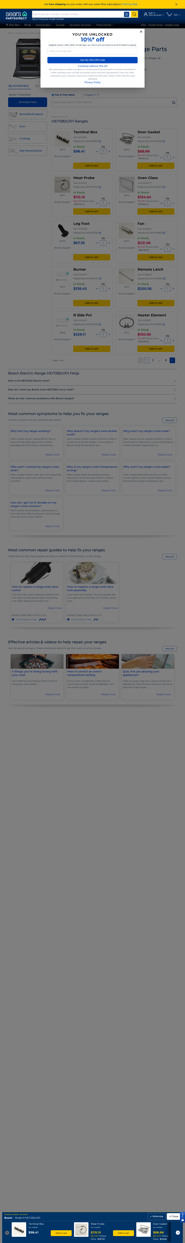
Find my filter (130, 4)
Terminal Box (36, 1224)
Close (173, 1216)
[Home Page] (18, 15)
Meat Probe (97, 1224)
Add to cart (61, 1233)
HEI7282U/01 (32, 1217)
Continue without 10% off (92, 66)
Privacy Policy (92, 82)
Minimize (156, 1216)
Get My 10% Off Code (92, 60)
